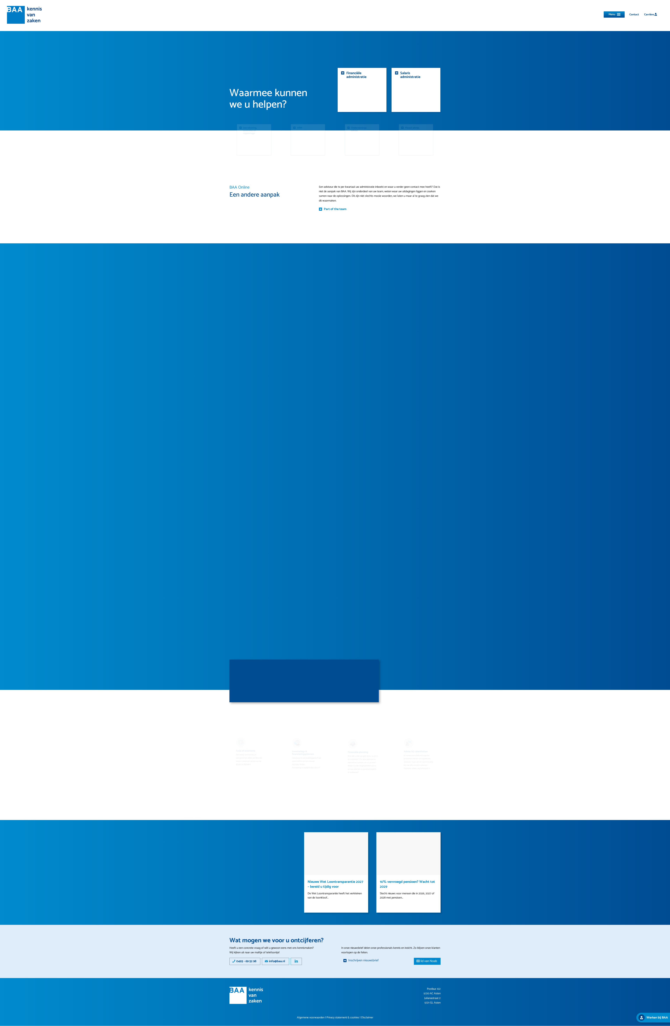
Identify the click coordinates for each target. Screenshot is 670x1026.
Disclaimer (367, 1017)
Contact (634, 14)
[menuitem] (634, 14)
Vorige (309, 837)
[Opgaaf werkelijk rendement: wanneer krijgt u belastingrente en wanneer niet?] (336, 853)
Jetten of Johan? (392, 882)
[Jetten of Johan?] (408, 853)
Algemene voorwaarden (310, 1017)
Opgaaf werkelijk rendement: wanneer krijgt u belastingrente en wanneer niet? (336, 886)
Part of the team (335, 209)
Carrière (649, 14)
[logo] (24, 15)
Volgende (435, 837)
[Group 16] (246, 995)
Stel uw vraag (251, 693)
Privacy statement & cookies (342, 1017)
